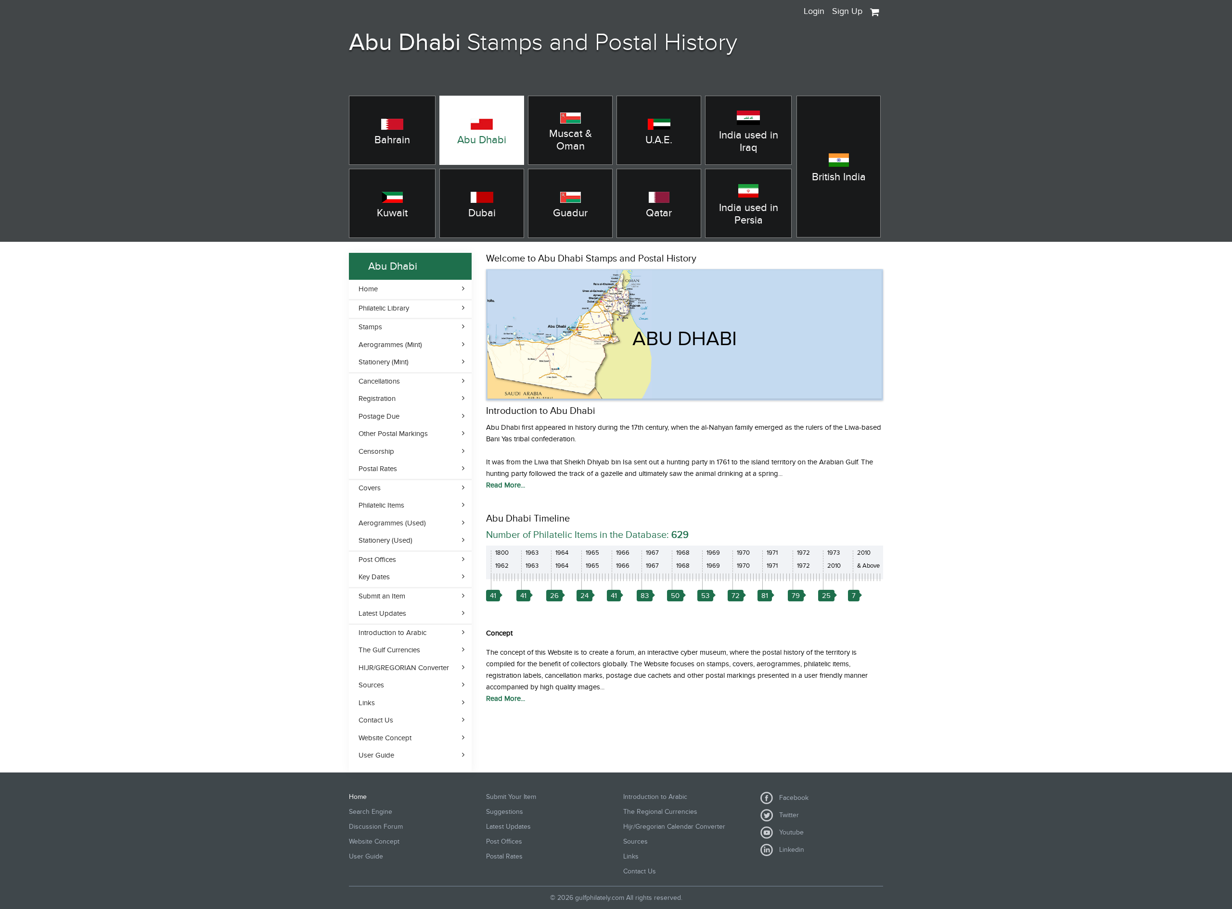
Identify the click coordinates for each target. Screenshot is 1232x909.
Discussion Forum (376, 826)
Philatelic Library (384, 308)
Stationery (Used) (385, 540)
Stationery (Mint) (384, 362)
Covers (370, 488)
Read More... (505, 485)
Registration (377, 398)
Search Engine (370, 812)
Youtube (789, 832)
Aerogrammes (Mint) (390, 344)
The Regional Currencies (660, 812)
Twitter (787, 815)
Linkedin (789, 850)
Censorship (376, 451)
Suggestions (504, 812)
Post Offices (377, 559)
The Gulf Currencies (389, 650)
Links (367, 702)
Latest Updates (382, 613)
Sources (371, 685)
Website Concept (385, 738)
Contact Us (376, 720)
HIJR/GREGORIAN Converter (404, 667)
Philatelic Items (381, 505)
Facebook (791, 798)
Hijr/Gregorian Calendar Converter (674, 826)
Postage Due (379, 416)
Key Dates (374, 577)
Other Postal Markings (393, 433)
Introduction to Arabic (392, 632)
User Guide (376, 755)
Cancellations (379, 381)
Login (814, 11)
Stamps (370, 327)
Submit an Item (382, 596)
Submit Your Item (511, 797)
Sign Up (847, 11)
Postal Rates (378, 468)
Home (368, 289)
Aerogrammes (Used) (392, 523)
